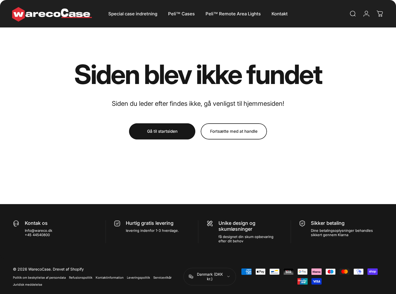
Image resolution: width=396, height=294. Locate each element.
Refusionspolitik (80, 277)
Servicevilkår (162, 277)
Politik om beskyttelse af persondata (39, 277)
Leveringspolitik (138, 277)
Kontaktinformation (110, 277)
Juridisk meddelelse (27, 284)
